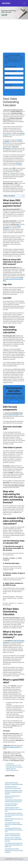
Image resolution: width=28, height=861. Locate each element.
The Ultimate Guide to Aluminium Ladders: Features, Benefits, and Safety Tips (13, 845)
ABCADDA (6, 3)
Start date (7, 75)
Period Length (8, 85)
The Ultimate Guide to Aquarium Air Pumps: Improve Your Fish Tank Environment (14, 815)
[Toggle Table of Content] (22, 196)
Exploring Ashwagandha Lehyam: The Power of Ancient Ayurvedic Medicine (13, 792)
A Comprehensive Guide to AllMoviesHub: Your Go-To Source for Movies (14, 850)
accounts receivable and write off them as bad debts (13, 279)
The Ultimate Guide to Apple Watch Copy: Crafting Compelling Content (13, 824)
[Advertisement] (14, 33)
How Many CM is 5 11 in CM (13, 765)
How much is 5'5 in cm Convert (14, 767)
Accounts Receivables (10, 66)
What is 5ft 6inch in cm (12, 770)
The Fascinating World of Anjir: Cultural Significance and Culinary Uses (13, 830)
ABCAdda (21, 859)
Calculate (7, 93)
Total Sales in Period (10, 71)
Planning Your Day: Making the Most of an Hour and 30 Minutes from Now (13, 839)
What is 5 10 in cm (11, 768)
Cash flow (18, 163)
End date (7, 79)
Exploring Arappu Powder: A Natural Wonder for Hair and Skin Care (13, 809)
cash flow (15, 170)
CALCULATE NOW (14, 401)
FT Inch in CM (9, 763)
